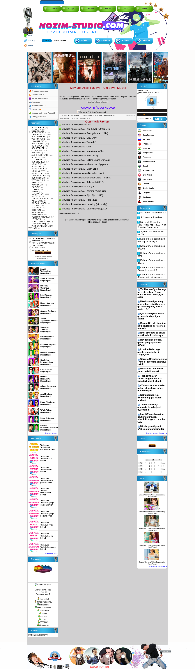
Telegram (146, 40)
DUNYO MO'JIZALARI (41, 221)
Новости (36, 109)
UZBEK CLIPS (37, 173)
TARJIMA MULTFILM (40, 199)
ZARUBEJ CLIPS (39, 176)
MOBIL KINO (37, 166)
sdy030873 (44, 611)
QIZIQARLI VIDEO (39, 203)
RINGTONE (36, 153)
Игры (126, 8)
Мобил (145, 8)
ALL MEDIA (36, 130)
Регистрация (60, 40)
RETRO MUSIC (38, 146)
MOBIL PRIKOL (38, 169)
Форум (71, 8)
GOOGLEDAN (37, 245)
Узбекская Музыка (40, 98)
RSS (30, 36)
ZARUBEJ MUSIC (39, 134)
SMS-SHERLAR (38, 162)
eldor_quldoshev (44, 608)
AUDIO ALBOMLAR (40, 155)
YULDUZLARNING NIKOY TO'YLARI (40, 227)
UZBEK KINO (37, 215)
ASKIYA (35, 192)
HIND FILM (36, 210)
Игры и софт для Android (43, 113)
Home (30, 45)
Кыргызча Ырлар (39, 224)
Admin (90, 115)
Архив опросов (47, 256)
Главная (53, 8)
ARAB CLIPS (37, 182)
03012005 (44, 622)
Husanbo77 (44, 605)
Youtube (125, 40)
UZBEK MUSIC (38, 132)
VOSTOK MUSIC (38, 139)
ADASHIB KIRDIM (38, 248)
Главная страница (40, 91)
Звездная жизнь (39, 117)
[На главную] (52, 24)
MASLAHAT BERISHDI (40, 250)
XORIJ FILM (36, 208)
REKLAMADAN (37, 240)
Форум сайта (38, 95)
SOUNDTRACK (38, 148)
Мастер (108, 8)
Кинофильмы (38, 106)
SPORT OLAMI (38, 212)
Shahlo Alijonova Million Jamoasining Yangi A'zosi (152, 496)
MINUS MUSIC (38, 144)
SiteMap (31, 41)
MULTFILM (36, 196)
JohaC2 (44, 619)
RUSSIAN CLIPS (39, 178)
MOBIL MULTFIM (39, 171)
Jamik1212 (44, 599)
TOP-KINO (36, 189)
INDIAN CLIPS (38, 185)
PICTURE (36, 187)
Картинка (36, 102)
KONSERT (36, 205)
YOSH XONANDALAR (41, 217)
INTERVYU (36, 219)
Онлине (90, 8)
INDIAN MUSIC (38, 141)
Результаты (37, 256)
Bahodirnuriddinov (44, 602)
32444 (44, 613)
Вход (47, 40)
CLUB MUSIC (37, 150)
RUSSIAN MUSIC (39, 137)
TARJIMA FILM (38, 194)
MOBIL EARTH (38, 127)
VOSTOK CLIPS (38, 180)
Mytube (84, 40)
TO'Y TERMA (37, 160)
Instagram (105, 40)
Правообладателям (39, 635)
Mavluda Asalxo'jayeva (107, 115)
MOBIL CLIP (37, 164)
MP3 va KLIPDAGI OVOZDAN (43, 243)
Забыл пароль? (144, 119)
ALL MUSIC (36, 157)
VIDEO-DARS (37, 201)
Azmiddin (44, 616)
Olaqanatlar (44, 625)
